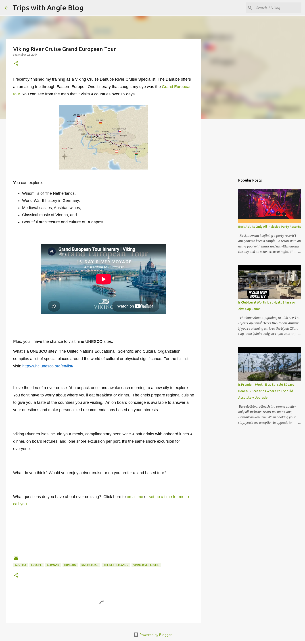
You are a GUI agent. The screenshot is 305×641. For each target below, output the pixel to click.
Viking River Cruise (146, 564)
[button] (16, 64)
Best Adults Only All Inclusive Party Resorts (269, 226)
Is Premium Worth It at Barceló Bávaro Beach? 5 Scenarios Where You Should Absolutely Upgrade (266, 391)
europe (36, 564)
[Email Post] (16, 560)
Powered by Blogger (155, 635)
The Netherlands (115, 564)
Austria (20, 564)
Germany (53, 564)
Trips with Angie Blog (48, 8)
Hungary (70, 564)
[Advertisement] (260, 148)
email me (135, 496)
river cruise (89, 564)
